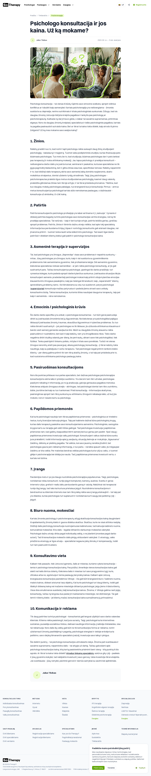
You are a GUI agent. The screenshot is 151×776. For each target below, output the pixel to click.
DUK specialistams (10, 737)
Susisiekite (96, 737)
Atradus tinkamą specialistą (80, 653)
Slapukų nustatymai (129, 734)
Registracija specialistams (43, 733)
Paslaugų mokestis (69, 741)
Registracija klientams (41, 737)
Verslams (56, 5)
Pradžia (33, 15)
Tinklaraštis (42, 15)
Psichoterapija (57, 15)
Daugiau (67, 5)
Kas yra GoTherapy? (70, 733)
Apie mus (95, 733)
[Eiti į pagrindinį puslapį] (11, 5)
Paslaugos (42, 5)
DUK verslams (9, 741)
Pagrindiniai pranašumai (72, 737)
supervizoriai (37, 288)
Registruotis (141, 5)
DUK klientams (9, 733)
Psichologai (29, 5)
